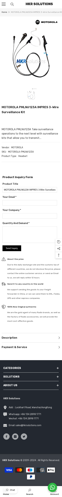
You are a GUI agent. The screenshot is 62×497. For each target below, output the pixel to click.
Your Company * (11, 210)
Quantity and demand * (15, 223)
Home (4, 12)
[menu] (4, 4)
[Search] (12, 4)
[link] (30, 491)
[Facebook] (6, 436)
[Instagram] (15, 436)
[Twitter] (24, 436)
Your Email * (9, 197)
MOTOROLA (17, 147)
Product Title (10, 184)
